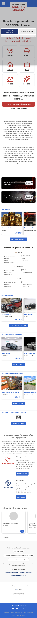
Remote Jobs (8, 286)
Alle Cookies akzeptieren (9, 31)
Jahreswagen (26, 255)
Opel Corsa (6, 353)
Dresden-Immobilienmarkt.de (18, 575)
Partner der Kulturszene (9, 447)
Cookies (22, 615)
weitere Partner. (30, 447)
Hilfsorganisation (22, 473)
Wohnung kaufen (27, 272)
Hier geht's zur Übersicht (18, 565)
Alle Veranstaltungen (18, 239)
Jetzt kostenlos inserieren (18, 104)
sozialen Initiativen (26, 443)
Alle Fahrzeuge (18, 364)
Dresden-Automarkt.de (25, 572)
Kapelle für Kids (7, 228)
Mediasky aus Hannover (23, 449)
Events (28, 183)
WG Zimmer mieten (27, 270)
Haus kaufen (8, 274)
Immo (10, 69)
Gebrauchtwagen (10, 256)
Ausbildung (25, 286)
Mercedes (25, 260)
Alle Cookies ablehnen (27, 31)
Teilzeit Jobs (25, 282)
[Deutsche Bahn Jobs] (19, 417)
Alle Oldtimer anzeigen (19, 325)
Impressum (30, 612)
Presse (12, 612)
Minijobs (7, 284)
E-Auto (7, 258)
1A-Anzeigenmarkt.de (18, 593)
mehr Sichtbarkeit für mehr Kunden (22, 454)
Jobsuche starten (18, 423)
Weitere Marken (9, 262)
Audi (23, 258)
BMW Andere (6, 314)
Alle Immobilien (18, 403)
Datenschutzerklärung (29, 36)
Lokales (17, 612)
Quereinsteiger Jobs (10, 282)
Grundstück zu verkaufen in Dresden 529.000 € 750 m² (11, 392)
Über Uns (23, 612)
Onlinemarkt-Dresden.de (12, 572)
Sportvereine (21, 497)
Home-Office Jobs (27, 284)
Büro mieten (8, 272)
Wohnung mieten (10, 270)
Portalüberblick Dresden (18, 569)
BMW (6, 260)
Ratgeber (6, 612)
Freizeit (26, 84)
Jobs (27, 69)
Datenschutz (15, 615)
